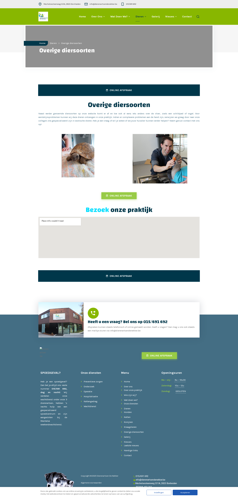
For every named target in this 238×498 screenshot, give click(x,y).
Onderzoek (89, 386)
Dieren (140, 16)
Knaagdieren (130, 427)
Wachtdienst (90, 406)
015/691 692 (131, 4)
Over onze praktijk (133, 390)
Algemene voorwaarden (91, 483)
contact (187, 120)
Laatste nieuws (131, 445)
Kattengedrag (90, 401)
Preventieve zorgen (93, 381)
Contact (187, 16)
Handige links (131, 450)
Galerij (156, 16)
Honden (128, 412)
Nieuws (169, 16)
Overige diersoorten (134, 432)
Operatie (88, 391)
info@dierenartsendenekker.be (103, 4)
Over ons (96, 16)
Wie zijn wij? (130, 395)
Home (82, 16)
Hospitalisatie (91, 396)
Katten (127, 417)
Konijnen (128, 422)
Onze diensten (131, 403)
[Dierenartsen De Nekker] (43, 16)
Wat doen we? (119, 16)
